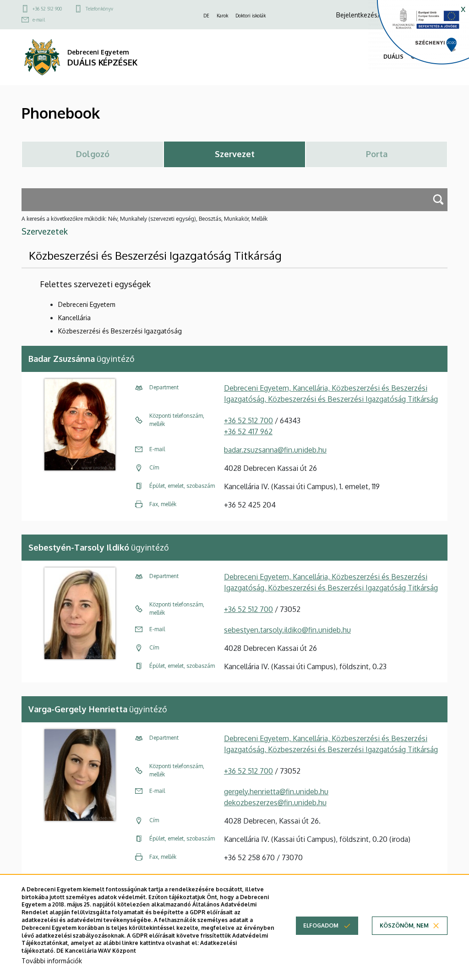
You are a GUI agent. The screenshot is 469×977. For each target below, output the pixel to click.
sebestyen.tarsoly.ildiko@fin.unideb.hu (287, 629)
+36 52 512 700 (248, 420)
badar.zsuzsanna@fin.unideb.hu (275, 449)
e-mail (39, 19)
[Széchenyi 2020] (418, 35)
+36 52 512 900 (47, 8)
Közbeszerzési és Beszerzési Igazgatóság (120, 331)
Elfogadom (320, 925)
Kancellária (74, 318)
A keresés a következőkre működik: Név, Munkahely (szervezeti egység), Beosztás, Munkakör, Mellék (144, 218)
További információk (52, 961)
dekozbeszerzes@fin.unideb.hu (275, 802)
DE (206, 15)
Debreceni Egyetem (86, 304)
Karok (222, 15)
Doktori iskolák (250, 15)
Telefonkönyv (99, 8)
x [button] (463, 8)
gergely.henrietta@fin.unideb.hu (276, 791)
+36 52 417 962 (248, 431)
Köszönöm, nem (404, 925)
